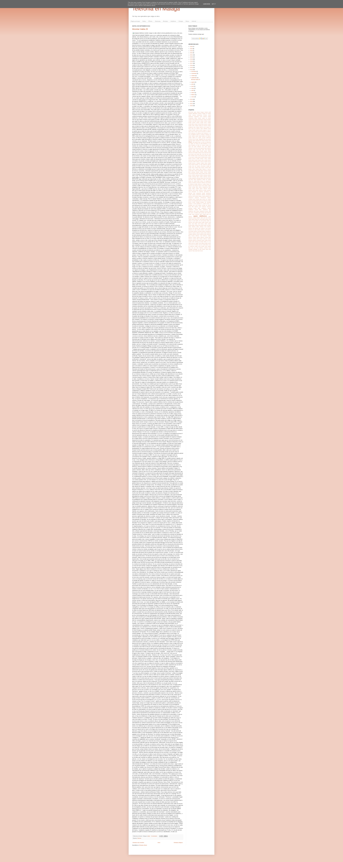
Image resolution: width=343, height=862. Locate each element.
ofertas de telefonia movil (202, 182)
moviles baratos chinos (201, 158)
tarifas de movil (191, 220)
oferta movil (205, 178)
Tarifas (189, 219)
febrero (193, 94)
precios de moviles (206, 199)
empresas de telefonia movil (197, 133)
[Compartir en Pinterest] (167, 836)
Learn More (206, 4)
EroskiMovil (193, 134)
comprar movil (191, 119)
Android (194, 21)
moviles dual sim (192, 166)
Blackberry (195, 113)
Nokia (144, 21)
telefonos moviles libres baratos (195, 238)
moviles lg (208, 166)
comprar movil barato (198, 119)
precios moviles (191, 202)
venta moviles (201, 246)
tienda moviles (205, 240)
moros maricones (205, 152)
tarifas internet (198, 222)
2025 (191, 46)
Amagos (202, 112)
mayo (192, 88)
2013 (191, 99)
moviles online (204, 173)
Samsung (157, 21)
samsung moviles (192, 208)
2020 (191, 57)
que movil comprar (197, 205)
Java (193, 142)
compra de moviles (206, 118)
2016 (191, 65)
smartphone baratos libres (194, 209)
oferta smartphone (198, 179)
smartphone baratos (206, 208)
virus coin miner (195, 247)
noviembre (194, 73)
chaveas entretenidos (197, 115)
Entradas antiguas (178, 842)
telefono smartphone (206, 231)
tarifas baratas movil (206, 219)
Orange (181, 21)
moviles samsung (195, 175)
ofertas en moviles (202, 184)
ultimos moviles (204, 243)
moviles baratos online (199, 160)
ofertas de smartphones (205, 181)
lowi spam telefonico (196, 146)
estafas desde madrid (196, 136)
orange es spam (201, 196)
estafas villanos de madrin (194, 137)
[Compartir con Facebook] (165, 836)
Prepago (198, 202)
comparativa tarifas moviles (194, 118)
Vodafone (173, 21)
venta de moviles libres (203, 244)
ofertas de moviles (206, 179)
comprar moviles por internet (201, 125)
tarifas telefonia (191, 226)
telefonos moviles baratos (194, 237)
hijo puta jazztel (207, 139)
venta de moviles (194, 244)
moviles (205, 155)
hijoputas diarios (191, 140)
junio (192, 86)
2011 (191, 103)
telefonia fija (191, 228)
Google (196, 139)
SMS (210, 211)
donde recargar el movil (204, 130)
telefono (199, 229)
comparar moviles (207, 116)
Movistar (165, 21)
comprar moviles (203, 121)
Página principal (135, 21)
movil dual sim (205, 154)
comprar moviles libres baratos (200, 124)
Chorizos (205, 115)
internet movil (208, 140)
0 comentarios (154, 836)
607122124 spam (192, 112)
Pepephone (190, 197)
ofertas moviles (207, 185)
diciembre (193, 71)
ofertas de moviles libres (194, 181)
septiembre (194, 77)
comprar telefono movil (201, 127)
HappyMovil (201, 139)
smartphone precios (204, 211)
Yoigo (193, 250)
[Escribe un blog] (162, 836)
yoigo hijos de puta (199, 250)
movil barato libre (198, 154)
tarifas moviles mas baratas (197, 225)
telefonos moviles (207, 235)
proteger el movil (192, 203)
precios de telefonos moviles (205, 200)
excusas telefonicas (206, 137)
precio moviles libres (197, 199)
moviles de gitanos (207, 164)
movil (210, 152)
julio (192, 84)
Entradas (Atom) (143, 845)
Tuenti (199, 243)
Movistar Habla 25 (140, 29)
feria (194, 139)
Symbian (198, 217)
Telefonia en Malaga (156, 9)
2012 (191, 101)
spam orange (203, 214)
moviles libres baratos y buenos (203, 169)
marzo (193, 92)
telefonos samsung (197, 240)
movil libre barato (194, 155)
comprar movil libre (207, 119)
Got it (214, 4)
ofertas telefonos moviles (200, 190)
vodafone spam (207, 247)
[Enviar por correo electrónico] (160, 836)
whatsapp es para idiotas (199, 249)
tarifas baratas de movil (197, 219)
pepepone (197, 197)
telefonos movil (198, 235)
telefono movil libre (198, 231)
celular (189, 115)
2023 (191, 50)
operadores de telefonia (197, 191)
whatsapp (190, 249)
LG (194, 143)
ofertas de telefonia (192, 182)
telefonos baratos (192, 232)
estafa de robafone (200, 134)
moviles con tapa (198, 164)
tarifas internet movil (206, 222)
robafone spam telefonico (200, 206)
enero (192, 96)
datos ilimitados (204, 128)
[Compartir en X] (163, 836)
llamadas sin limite (195, 145)
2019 (191, 59)
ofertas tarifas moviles (193, 188)
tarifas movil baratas (199, 223)
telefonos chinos (196, 234)
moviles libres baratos (199, 167)
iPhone (150, 21)
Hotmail (197, 140)
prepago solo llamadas (205, 202)
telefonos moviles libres (205, 237)
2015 (191, 67)
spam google (201, 212)
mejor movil (195, 149)
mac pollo (204, 146)
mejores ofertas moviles (197, 151)
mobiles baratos (198, 152)
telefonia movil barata (206, 228)
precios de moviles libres (193, 200)
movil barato (191, 154)
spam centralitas (194, 212)
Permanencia (203, 197)
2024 (191, 48)
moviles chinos (204, 163)
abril (192, 90)
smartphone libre (207, 209)
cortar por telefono (195, 128)
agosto (193, 82)
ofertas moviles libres (193, 187)
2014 (191, 69)
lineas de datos (199, 143)
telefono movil (204, 229)
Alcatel (198, 112)
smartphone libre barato (193, 211)
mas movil (198, 148)
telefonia (209, 226)
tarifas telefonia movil (201, 226)
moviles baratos (204, 157)
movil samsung (201, 155)
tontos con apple (194, 243)
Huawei (203, 140)
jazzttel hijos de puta (199, 142)
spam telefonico (200, 216)
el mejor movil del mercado (200, 131)
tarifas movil (191, 223)
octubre (193, 75)
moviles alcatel (198, 157)
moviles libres (191, 167)
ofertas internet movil (199, 185)
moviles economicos (201, 166)
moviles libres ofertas (192, 170)
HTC (200, 140)
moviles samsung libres (193, 176)
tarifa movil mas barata (206, 217)
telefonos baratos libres (201, 232)
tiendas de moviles (199, 241)
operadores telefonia (200, 194)
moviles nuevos (203, 172)
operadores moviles (200, 193)
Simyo (187, 21)
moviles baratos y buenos (198, 161)
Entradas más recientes (138, 842)
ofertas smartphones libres (205, 187)
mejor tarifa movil (203, 149)
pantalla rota (208, 196)
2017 (191, 63)
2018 (191, 61)
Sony (189, 212)
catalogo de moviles (206, 113)
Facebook (190, 139)
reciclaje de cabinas (206, 205)
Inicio (159, 842)
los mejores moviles (204, 145)
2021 (191, 55)
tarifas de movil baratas (201, 220)
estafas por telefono (206, 136)
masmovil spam (203, 148)
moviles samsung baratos (205, 175)
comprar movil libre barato (194, 121)
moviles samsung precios (205, 176)
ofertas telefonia (203, 188)
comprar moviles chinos (201, 122)
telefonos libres (203, 234)
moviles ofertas (198, 173)
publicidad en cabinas (201, 203)
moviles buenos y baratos (194, 163)
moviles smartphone (192, 178)
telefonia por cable (192, 229)
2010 (191, 105)
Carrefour (200, 113)
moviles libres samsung (202, 170)
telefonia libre (198, 228)
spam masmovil (195, 214)
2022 (191, 52)
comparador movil (198, 116)
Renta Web (191, 206)
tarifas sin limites (207, 225)
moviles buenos (207, 161)
